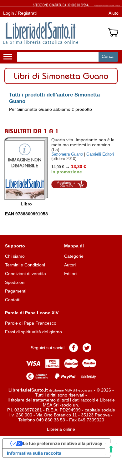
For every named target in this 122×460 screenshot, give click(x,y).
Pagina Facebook (73, 347)
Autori (70, 264)
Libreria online (61, 429)
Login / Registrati (20, 13)
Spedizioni (15, 282)
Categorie (74, 256)
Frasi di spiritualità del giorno (33, 331)
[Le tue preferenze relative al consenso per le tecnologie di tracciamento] (111, 449)
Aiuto (114, 13)
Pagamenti (15, 291)
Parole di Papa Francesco (30, 323)
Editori (70, 273)
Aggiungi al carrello (69, 184)
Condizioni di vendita (25, 273)
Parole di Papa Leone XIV (31, 312)
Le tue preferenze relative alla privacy (62, 443)
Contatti (12, 299)
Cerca (108, 56)
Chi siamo (15, 256)
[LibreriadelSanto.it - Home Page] (40, 33)
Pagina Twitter (87, 347)
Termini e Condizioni (25, 264)
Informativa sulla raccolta (34, 453)
